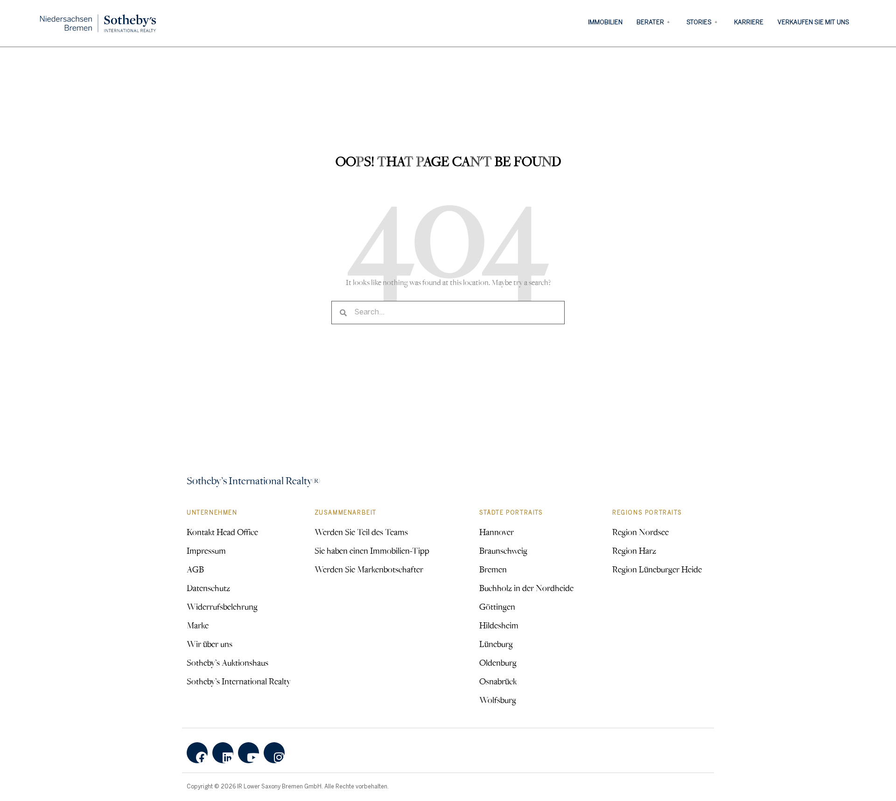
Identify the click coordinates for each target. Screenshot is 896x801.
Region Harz (634, 550)
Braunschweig (503, 550)
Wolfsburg (497, 699)
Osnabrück (498, 681)
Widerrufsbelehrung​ (222, 606)
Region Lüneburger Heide (657, 569)
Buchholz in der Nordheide (526, 587)
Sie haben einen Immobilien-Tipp (372, 550)
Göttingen (497, 606)
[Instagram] (274, 752)
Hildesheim (498, 625)
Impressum (206, 550)
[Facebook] (197, 752)
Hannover (496, 531)
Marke (198, 625)
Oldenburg (498, 662)
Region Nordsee (640, 531)
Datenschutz (208, 587)
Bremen (493, 569)
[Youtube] (248, 752)
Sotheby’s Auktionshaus (227, 662)
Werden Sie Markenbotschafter (369, 569)
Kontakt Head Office (222, 531)
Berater (650, 23)
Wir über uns (209, 643)
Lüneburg (496, 643)
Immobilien (605, 23)
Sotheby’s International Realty (239, 681)
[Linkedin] (222, 752)
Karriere (748, 23)
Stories (699, 23)
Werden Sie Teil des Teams (361, 531)
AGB (195, 569)
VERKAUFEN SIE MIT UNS (813, 23)
